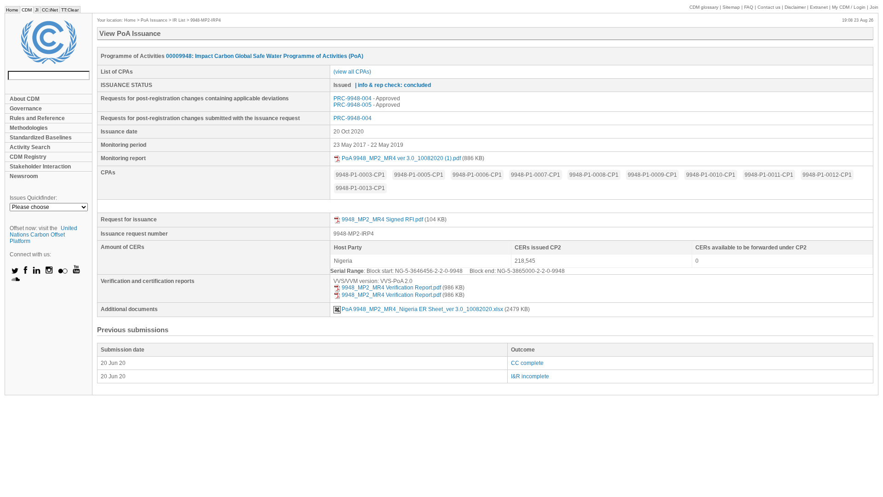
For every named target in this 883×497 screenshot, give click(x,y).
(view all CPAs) (352, 72)
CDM (27, 9)
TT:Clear (70, 9)
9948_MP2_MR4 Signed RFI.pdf (382, 219)
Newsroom (24, 176)
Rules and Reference (37, 118)
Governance (26, 108)
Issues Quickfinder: (33, 198)
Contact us (768, 7)
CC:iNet (50, 9)
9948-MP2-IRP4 (205, 20)
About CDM (25, 99)
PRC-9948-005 (352, 105)
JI (37, 9)
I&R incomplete (530, 376)
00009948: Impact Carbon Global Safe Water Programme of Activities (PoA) (264, 56)
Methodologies (29, 128)
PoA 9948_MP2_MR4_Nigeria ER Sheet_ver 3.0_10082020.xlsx (422, 309)
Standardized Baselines (41, 137)
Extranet (819, 7)
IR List (178, 20)
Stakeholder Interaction (40, 166)
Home (12, 9)
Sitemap (731, 7)
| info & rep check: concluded (393, 85)
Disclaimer (795, 7)
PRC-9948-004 (352, 98)
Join (874, 7)
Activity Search (30, 147)
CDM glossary (703, 7)
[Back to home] (48, 42)
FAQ (748, 7)
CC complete (527, 363)
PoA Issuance (154, 20)
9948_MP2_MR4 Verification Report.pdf (391, 287)
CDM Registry (28, 157)
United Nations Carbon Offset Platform (43, 234)
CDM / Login (849, 7)
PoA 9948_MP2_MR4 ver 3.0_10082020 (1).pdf (401, 158)
